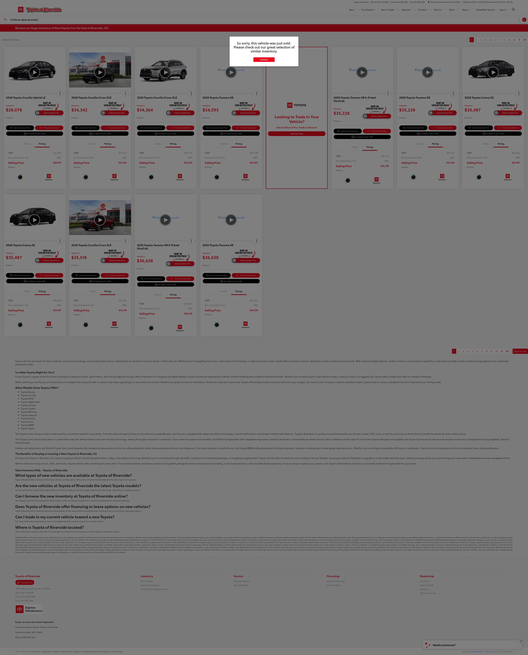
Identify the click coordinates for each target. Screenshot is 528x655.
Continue (264, 59)
